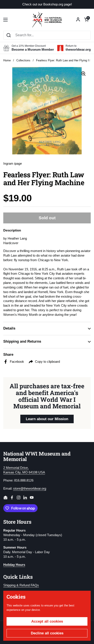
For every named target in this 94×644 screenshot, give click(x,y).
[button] (86, 19)
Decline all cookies (47, 633)
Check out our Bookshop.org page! (47, 4)
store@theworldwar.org (29, 488)
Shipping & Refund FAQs (21, 585)
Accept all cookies (47, 621)
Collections (23, 60)
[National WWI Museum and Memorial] (47, 19)
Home (7, 60)
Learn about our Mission (47, 419)
